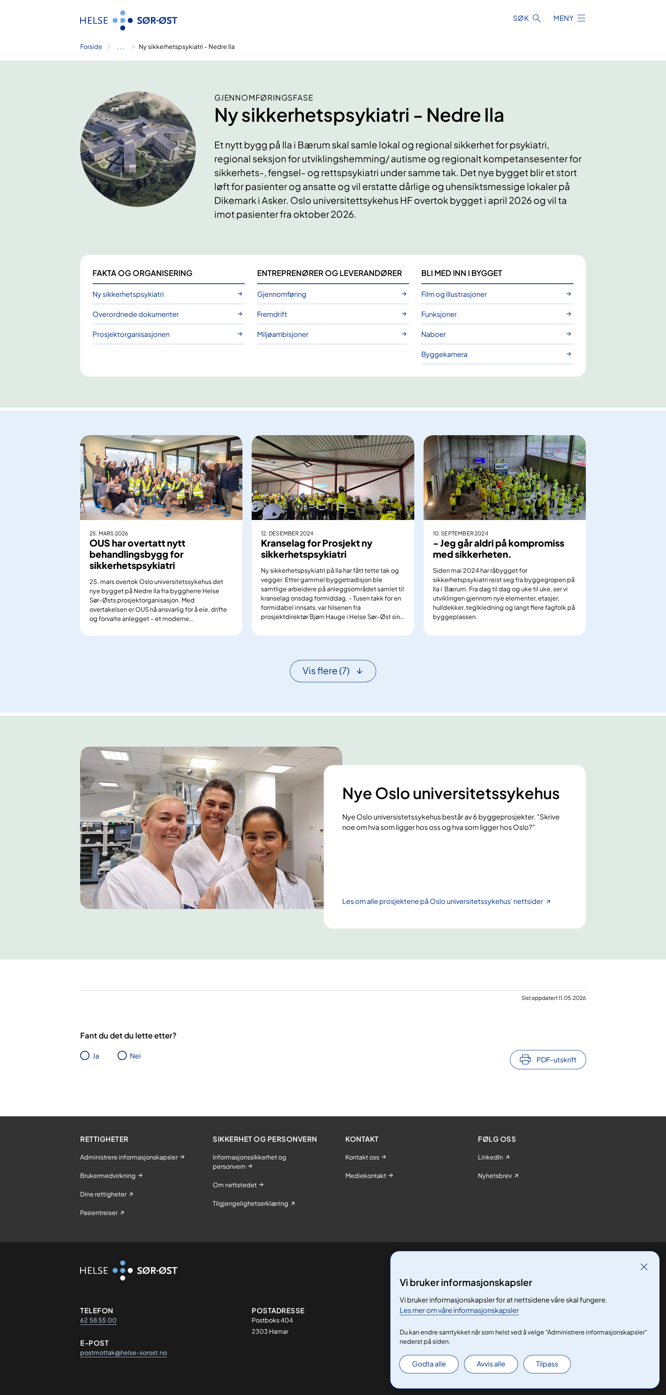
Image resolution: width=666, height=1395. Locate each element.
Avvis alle (491, 1363)
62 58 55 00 (98, 1320)
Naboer (433, 334)
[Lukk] (644, 1266)
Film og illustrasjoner (454, 293)
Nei (135, 1055)
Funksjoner (439, 314)
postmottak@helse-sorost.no (123, 1352)
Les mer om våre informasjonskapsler (459, 1310)
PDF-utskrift (556, 1059)
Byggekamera (444, 354)
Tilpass (547, 1363)
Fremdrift (272, 314)
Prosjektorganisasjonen (131, 334)
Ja (95, 1055)
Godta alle (429, 1363)
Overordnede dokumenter (135, 314)
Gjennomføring (281, 293)
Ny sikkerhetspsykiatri (128, 293)
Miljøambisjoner (282, 334)
